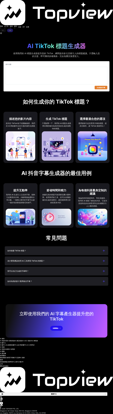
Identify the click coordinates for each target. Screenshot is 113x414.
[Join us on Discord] (56, 405)
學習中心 (13, 362)
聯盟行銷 (5, 357)
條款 (7, 366)
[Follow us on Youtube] (56, 403)
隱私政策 (3, 366)
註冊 (10, 30)
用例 (1, 26)
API (24, 27)
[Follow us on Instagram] (56, 401)
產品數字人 (13, 345)
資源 (11, 26)
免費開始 (55, 328)
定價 (27, 27)
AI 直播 (22, 357)
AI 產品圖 (3, 353)
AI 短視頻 (12, 349)
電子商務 (11, 357)
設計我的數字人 (22, 345)
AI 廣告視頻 (11, 341)
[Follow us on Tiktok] (56, 407)
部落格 (2, 362)
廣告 (1, 357)
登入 (3, 30)
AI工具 (6, 26)
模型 (15, 26)
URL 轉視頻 (34, 341)
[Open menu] (1, 33)
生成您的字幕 (101, 87)
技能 (19, 27)
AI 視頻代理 (3, 341)
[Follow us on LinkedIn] (56, 399)
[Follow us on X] (56, 397)
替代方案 (18, 362)
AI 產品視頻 (18, 341)
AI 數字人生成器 (5, 345)
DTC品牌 (17, 357)
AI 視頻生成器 (4, 349)
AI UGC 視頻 (26, 341)
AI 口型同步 (31, 345)
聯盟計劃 (7, 362)
